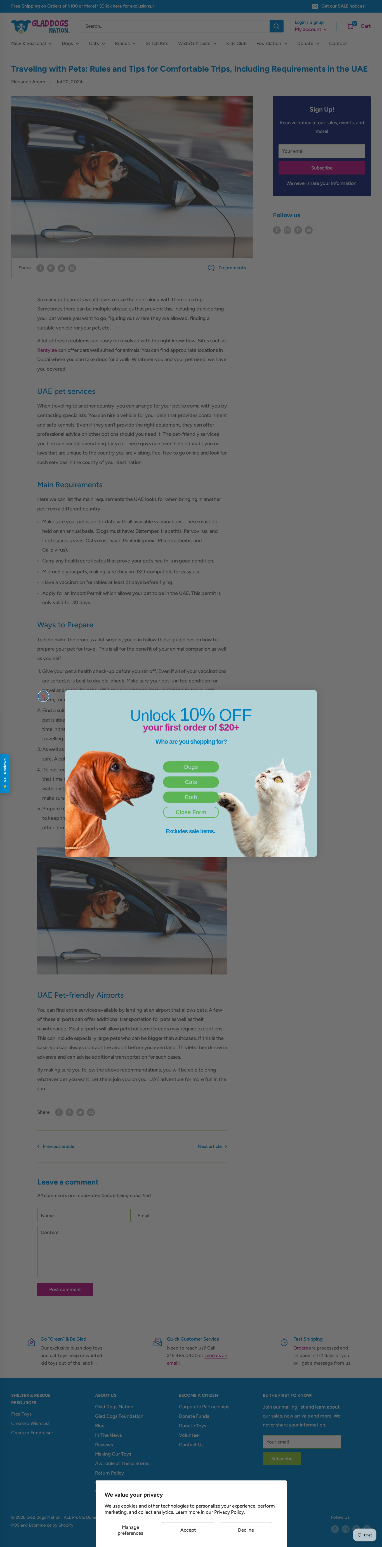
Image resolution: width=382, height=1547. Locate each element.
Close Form (191, 812)
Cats (191, 782)
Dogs (191, 767)
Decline (246, 1530)
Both (191, 797)
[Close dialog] (43, 696)
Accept (188, 1530)
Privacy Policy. (229, 1512)
